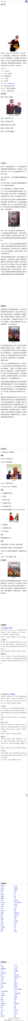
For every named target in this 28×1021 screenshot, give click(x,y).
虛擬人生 (16, 983)
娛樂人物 (16, 900)
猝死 (15, 929)
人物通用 (3, 927)
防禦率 (2, 987)
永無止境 (16, 1009)
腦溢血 (2, 929)
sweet (15, 964)
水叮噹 (2, 979)
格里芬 (2, 999)
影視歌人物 (16, 912)
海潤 (15, 999)
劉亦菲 (2, 925)
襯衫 (2, 985)
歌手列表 (3, 910)
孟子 (15, 972)
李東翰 (15, 997)
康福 (2, 974)
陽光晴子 (16, 987)
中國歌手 (16, 888)
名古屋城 (3, 995)
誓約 (2, 1014)
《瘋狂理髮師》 (17, 993)
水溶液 (15, 979)
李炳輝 (2, 886)
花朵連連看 (3, 983)
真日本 (15, 923)
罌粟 (15, 981)
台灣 (15, 919)
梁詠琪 (2, 894)
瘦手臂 (15, 1011)
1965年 (2, 904)
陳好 (2, 931)
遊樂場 (2, 919)
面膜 (15, 1007)
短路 (2, 981)
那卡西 (15, 886)
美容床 (2, 1005)
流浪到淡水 (16, 914)
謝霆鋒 (2, 898)
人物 (15, 927)
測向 (15, 925)
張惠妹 (15, 916)
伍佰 (2, 921)
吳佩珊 (15, 904)
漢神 (2, 1011)
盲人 (15, 894)
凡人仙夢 (16, 966)
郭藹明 (15, 985)
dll (1, 989)
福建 (2, 900)
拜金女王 (3, 977)
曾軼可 (15, 931)
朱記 (2, 997)
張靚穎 (2, 912)
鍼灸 (15, 1005)
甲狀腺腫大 (3, 1003)
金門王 (2, 923)
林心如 (15, 906)
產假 (15, 1001)
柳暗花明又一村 (17, 977)
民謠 (15, 910)
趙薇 (2, 916)
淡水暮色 (16, 921)
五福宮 (2, 966)
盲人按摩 (3, 902)
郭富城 (2, 896)
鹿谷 (15, 1016)
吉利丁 (2, 970)
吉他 (15, 898)
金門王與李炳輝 (17, 902)
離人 (2, 1007)
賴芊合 (15, 1014)
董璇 (2, 914)
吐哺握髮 (16, 970)
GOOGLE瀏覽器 (18, 989)
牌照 (15, 892)
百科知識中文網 (16, 1018)
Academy (3, 1009)
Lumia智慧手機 (4, 991)
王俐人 (2, 1001)
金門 (15, 908)
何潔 (15, 896)
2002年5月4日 (11, 83)
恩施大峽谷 (16, 974)
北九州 (15, 968)
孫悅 (2, 908)
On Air (15, 991)
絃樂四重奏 (16, 1003)
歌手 (2, 892)
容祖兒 (2, 888)
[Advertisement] (14, 20)
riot (1, 964)
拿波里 (15, 995)
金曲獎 (2, 890)
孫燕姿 (2, 906)
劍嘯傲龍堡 (3, 968)
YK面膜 (2, 993)
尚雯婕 (15, 890)
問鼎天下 (3, 1016)
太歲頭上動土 (4, 972)
